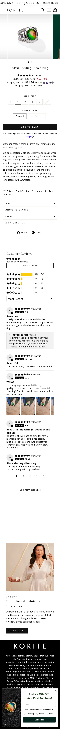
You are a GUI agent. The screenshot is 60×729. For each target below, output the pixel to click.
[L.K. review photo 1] (13, 406)
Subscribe (39, 720)
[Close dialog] (55, 690)
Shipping (19, 85)
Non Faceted (36, 116)
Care (8, 203)
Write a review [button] (30, 265)
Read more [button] (12, 447)
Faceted (20, 116)
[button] (24, 75)
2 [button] (23, 475)
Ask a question (15, 223)
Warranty (11, 216)
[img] (22, 308)
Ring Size (30, 96)
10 (47, 101)
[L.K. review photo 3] (43, 406)
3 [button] (30, 475)
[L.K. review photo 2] (28, 406)
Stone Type (30, 110)
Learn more (16, 631)
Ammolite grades (16, 210)
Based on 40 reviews (17, 261)
